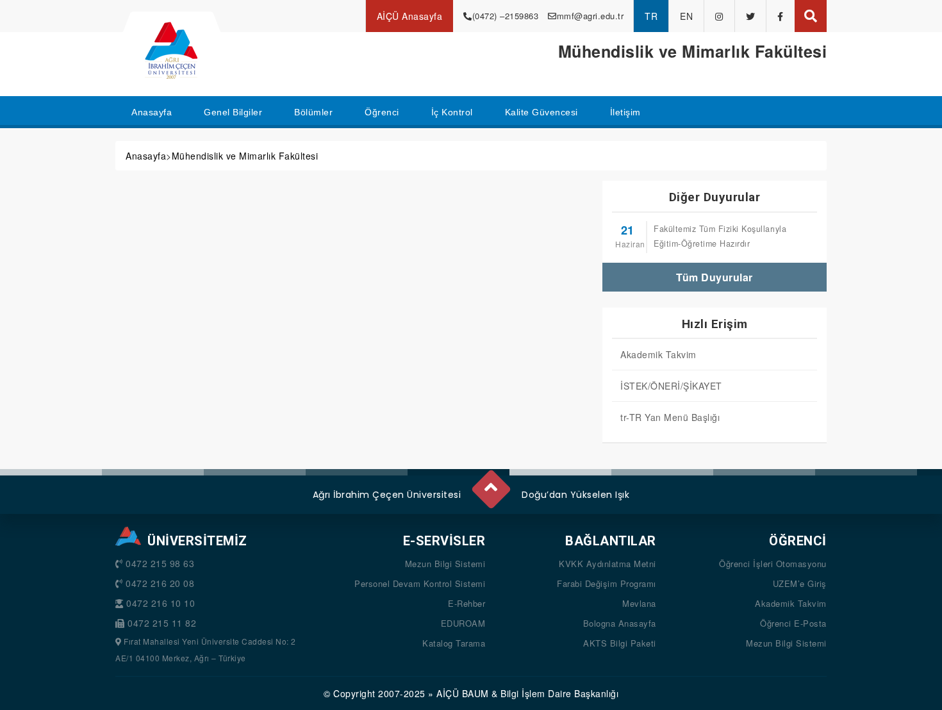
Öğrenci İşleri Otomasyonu (773, 563)
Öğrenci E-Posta (793, 623)
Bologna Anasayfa (619, 623)
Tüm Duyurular (714, 277)
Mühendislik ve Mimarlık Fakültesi (245, 155)
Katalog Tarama (453, 643)
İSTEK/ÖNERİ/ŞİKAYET (671, 385)
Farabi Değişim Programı (606, 583)
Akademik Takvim (658, 354)
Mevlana (639, 603)
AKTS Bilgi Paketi (619, 643)
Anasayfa (146, 155)
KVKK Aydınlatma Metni (607, 563)
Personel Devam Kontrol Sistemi (419, 583)
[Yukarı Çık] (490, 484)
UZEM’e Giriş (800, 583)
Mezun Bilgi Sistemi (445, 563)
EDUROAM (463, 623)
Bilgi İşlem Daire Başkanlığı (559, 693)
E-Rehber (466, 603)
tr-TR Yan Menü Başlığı (670, 417)
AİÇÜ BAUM (462, 693)
